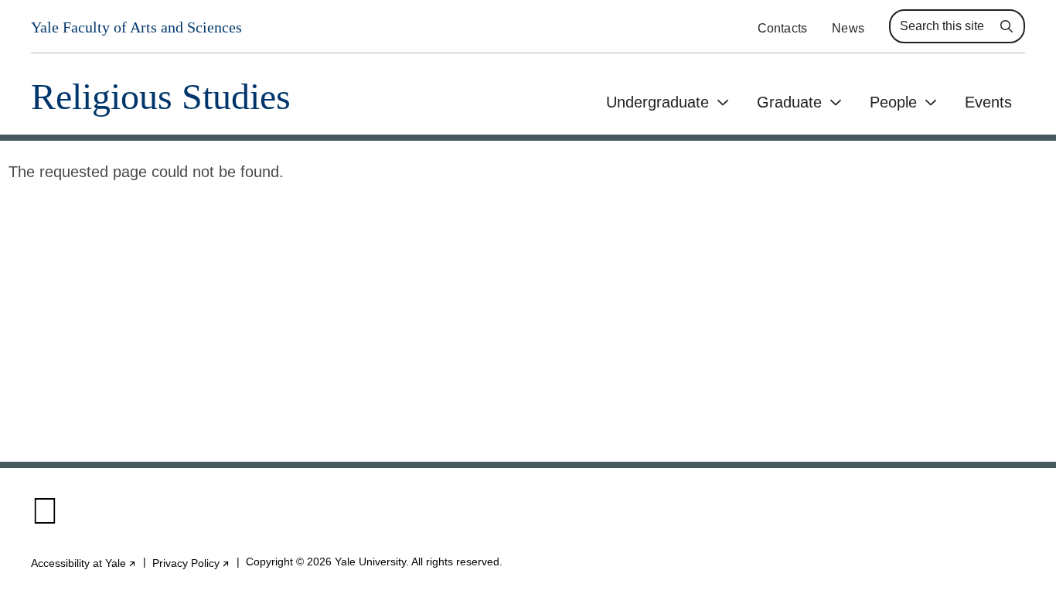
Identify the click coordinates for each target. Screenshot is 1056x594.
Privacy (191, 563)
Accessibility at (84, 563)
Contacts (783, 28)
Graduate (789, 102)
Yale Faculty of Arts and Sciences (136, 27)
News (848, 28)
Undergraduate (657, 102)
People (893, 102)
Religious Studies (161, 97)
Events (988, 102)
